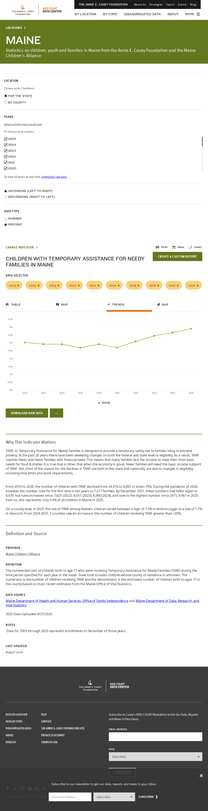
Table (16, 304)
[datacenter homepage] (52, 10)
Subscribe (146, 796)
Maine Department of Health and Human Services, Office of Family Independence (67, 601)
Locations (14, 28)
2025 (12, 285)
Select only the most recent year (23, 124)
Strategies (156, 4)
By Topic (110, 14)
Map (64, 304)
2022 (72, 285)
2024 (32, 285)
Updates (11, 741)
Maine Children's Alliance (23, 554)
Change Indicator (20, 247)
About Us (140, 4)
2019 (132, 285)
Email (181, 247)
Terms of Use (49, 741)
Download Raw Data (27, 413)
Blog (193, 4)
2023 (52, 285)
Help (44, 714)
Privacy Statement (53, 734)
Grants (182, 4)
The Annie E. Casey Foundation (103, 4)
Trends (118, 304)
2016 (191, 285)
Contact (46, 721)
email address (118, 729)
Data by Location (16, 714)
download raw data (54, 176)
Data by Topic (14, 721)
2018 (152, 285)
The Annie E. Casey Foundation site (62, 727)
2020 (112, 285)
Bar (165, 304)
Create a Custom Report (177, 256)
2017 (172, 285)
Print (164, 247)
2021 (92, 285)
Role (112, 749)
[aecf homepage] (22, 10)
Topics (170, 4)
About (173, 14)
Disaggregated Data (142, 14)
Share (198, 247)
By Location (85, 14)
